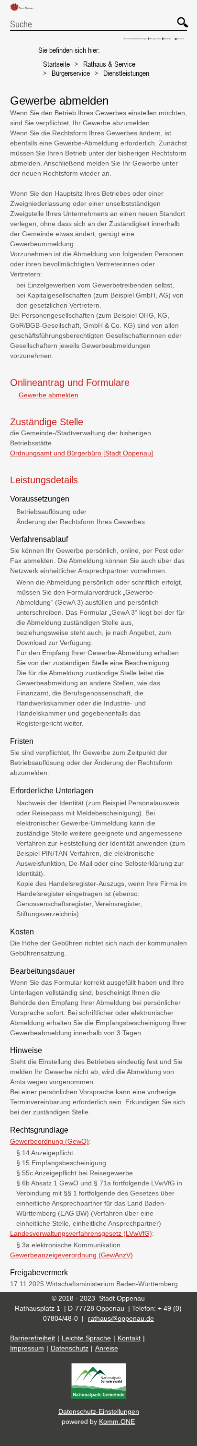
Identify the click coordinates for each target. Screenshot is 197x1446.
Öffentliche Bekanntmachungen (135, 38)
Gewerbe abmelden (48, 395)
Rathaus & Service (109, 64)
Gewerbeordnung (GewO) (49, 1141)
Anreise (106, 1348)
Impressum (27, 1348)
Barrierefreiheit (32, 1338)
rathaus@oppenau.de (121, 1318)
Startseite (56, 64)
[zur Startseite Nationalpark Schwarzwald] (98, 1396)
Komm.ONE (117, 1421)
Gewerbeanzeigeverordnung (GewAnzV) (71, 1255)
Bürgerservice (71, 73)
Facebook (181, 38)
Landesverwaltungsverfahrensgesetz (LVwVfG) (81, 1233)
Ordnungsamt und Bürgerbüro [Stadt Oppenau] (81, 453)
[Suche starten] (178, 18)
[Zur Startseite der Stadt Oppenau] (25, 11)
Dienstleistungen (126, 73)
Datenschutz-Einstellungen (98, 1411)
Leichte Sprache (86, 1338)
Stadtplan (167, 38)
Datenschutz (69, 1348)
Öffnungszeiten (155, 38)
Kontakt (129, 1338)
